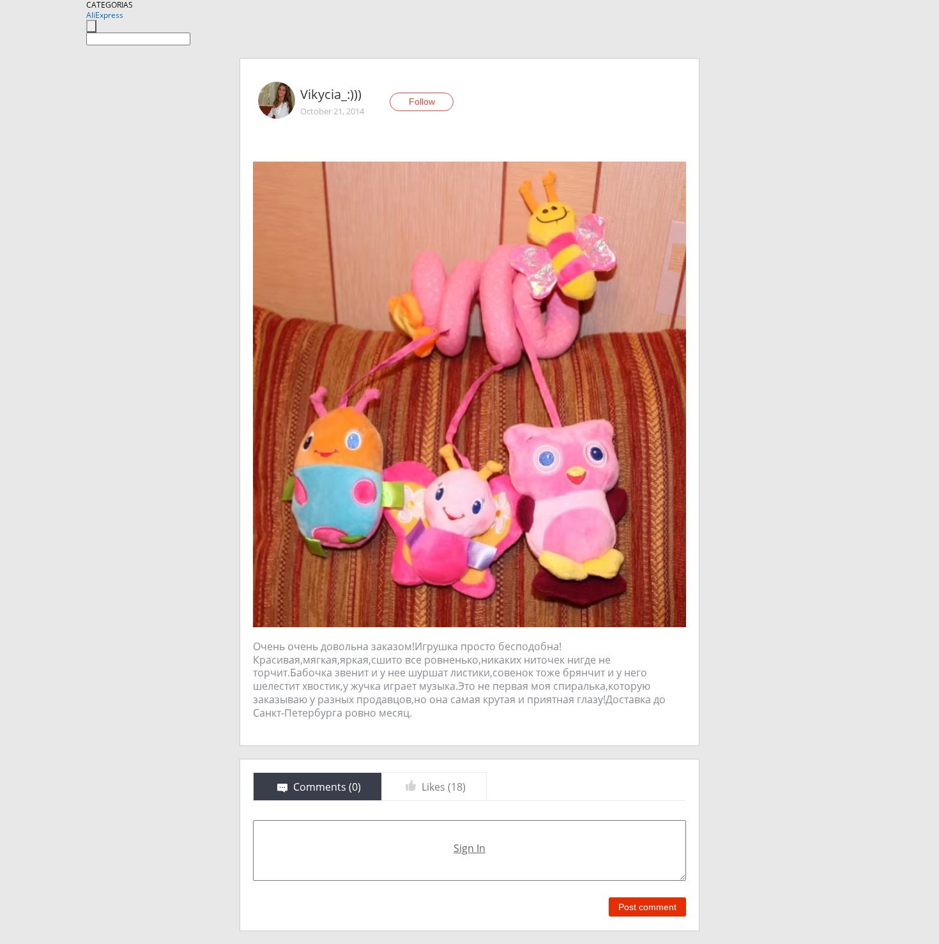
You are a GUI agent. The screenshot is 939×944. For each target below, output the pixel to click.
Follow (422, 101)
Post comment (647, 907)
